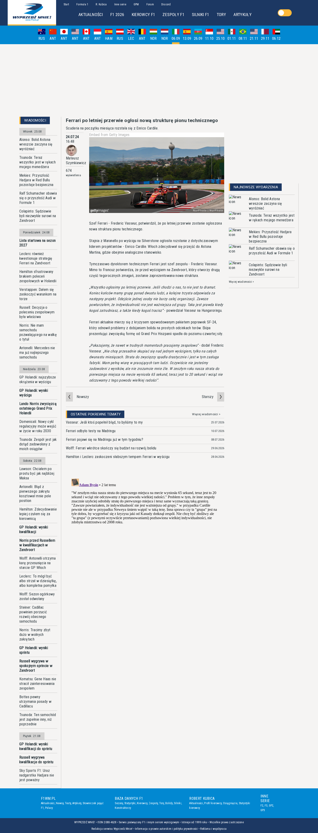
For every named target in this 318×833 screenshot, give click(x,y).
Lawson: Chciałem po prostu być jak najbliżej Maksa (36, 473)
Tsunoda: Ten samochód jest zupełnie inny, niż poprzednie (37, 719)
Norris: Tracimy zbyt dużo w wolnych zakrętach (34, 634)
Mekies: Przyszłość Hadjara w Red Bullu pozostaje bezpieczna (36, 180)
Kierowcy (142, 803)
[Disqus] (145, 535)
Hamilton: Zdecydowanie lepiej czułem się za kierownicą (38, 514)
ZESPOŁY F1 (173, 14)
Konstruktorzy (123, 808)
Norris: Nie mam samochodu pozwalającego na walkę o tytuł (38, 332)
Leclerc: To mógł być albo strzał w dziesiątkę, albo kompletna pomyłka (38, 581)
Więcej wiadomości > (206, 414)
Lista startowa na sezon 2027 (37, 242)
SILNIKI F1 (200, 14)
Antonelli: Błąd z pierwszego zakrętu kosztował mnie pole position (35, 494)
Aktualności (48, 803)
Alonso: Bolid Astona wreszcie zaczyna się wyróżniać (35, 144)
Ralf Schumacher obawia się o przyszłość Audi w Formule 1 (38, 198)
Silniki (177, 803)
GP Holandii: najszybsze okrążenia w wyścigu (37, 379)
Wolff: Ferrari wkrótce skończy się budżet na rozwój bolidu (111, 448)
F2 (261, 805)
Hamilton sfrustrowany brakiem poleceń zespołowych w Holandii (37, 276)
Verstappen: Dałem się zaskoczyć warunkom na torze (38, 294)
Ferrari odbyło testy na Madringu (90, 431)
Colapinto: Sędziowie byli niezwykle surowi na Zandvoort (37, 216)
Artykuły (76, 803)
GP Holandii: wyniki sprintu (33, 650)
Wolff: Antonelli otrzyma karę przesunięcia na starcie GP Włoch (37, 563)
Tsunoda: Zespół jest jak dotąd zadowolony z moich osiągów (38, 444)
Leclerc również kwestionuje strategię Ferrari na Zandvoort (35, 258)
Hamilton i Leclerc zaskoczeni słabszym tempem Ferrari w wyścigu (117, 457)
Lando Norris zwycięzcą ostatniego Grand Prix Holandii (38, 408)
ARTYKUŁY (242, 14)
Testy (68, 803)
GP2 (271, 805)
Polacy (49, 808)
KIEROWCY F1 (143, 14)
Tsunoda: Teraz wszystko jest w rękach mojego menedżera (37, 162)
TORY (221, 14)
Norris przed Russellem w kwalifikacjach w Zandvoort (37, 545)
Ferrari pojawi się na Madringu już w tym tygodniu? (104, 439)
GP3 (262, 810)
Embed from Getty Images (109, 135)
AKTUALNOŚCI (90, 14)
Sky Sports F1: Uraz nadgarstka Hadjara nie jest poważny (36, 775)
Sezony (119, 803)
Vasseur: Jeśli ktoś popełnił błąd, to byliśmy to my (104, 422)
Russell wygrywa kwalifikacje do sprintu (36, 759)
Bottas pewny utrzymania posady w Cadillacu (35, 701)
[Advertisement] (159, 80)
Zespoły (153, 803)
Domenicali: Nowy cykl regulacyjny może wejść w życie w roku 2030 (37, 426)
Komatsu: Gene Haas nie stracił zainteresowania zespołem (37, 683)
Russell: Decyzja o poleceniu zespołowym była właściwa (36, 312)
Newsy (60, 803)
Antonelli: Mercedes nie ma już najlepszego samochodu (37, 352)
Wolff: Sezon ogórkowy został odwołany (37, 596)
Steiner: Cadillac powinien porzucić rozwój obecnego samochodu (33, 614)
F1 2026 (117, 14)
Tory (161, 803)
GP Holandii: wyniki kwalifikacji (33, 529)
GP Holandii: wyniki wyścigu (33, 392)
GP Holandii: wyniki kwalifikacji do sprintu (35, 746)
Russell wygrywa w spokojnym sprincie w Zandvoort (35, 666)
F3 (266, 805)
